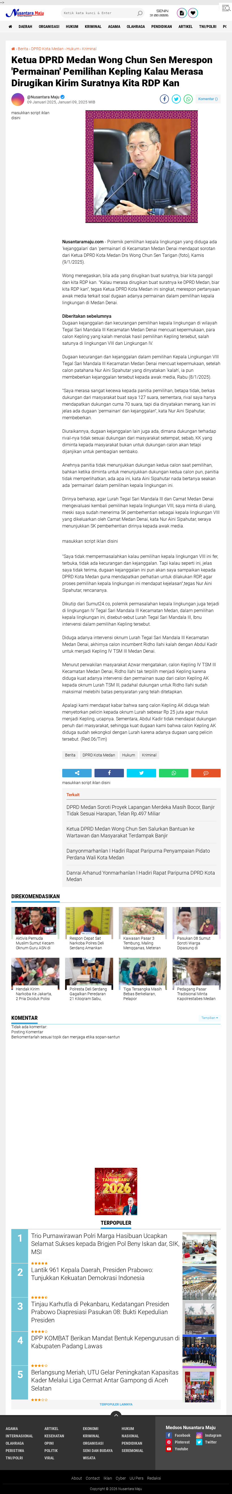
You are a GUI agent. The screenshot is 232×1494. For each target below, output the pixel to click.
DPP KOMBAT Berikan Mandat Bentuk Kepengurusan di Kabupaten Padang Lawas (105, 1342)
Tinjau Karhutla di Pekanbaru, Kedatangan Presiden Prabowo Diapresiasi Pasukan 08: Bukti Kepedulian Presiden (100, 1312)
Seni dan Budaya (98, 1450)
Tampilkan (208, 1018)
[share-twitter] (176, 98)
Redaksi (154, 1478)
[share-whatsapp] (188, 98)
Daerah (25, 26)
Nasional (130, 1436)
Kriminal (93, 26)
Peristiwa (15, 1450)
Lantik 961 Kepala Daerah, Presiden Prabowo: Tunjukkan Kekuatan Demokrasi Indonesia (92, 1274)
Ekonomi (90, 1428)
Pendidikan (161, 26)
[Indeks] (181, 12)
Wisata (89, 1458)
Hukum (72, 26)
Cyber (121, 1478)
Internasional (19, 1436)
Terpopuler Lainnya (116, 1404)
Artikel (186, 26)
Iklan (108, 1478)
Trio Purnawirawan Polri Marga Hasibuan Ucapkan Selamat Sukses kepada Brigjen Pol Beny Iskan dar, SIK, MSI (105, 1243)
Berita (23, 49)
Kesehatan (54, 1436)
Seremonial (132, 1450)
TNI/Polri (207, 26)
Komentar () (208, 99)
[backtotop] (116, 1416)
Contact (93, 1478)
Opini (49, 1443)
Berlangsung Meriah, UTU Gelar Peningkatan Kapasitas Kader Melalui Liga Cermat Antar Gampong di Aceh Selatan (105, 1380)
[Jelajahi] (225, 8)
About (76, 1478)
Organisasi (49, 26)
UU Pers (136, 1478)
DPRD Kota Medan (47, 49)
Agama (114, 26)
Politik (51, 1450)
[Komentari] (206, 773)
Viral (49, 1458)
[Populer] (192, 12)
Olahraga (136, 26)
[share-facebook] (164, 98)
